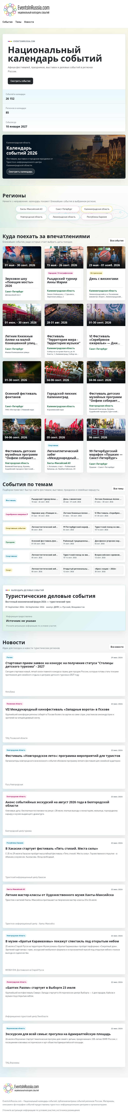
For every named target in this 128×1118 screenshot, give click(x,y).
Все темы (118, 488)
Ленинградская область (64, 216)
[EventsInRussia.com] (64, 9)
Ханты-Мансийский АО (31, 209)
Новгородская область (31, 216)
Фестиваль (11, 500)
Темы (18, 21)
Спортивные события (15, 528)
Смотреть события (20, 81)
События (7, 21)
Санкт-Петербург (64, 209)
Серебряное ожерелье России (17, 514)
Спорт (8, 570)
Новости (29, 21)
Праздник (10, 542)
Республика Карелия (97, 216)
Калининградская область (96, 209)
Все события (116, 240)
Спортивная (11, 556)
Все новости (117, 646)
